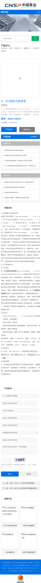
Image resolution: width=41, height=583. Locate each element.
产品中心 (17, 48)
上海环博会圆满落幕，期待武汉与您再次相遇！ (18, 160)
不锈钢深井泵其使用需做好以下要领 (15, 155)
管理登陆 (22, 565)
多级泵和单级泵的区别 (11, 192)
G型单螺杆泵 (10, 552)
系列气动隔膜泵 (28, 525)
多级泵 (26, 48)
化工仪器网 (35, 565)
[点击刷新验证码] (20, 460)
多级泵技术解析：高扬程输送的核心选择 (16, 197)
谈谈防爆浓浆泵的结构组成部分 (14, 150)
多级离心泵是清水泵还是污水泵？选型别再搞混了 (19, 182)
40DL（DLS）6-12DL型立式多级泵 (22, 483)
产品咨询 (9, 129)
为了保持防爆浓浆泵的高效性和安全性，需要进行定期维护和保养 (21, 166)
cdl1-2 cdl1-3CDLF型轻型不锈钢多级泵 (23, 488)
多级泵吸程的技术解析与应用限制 (14, 187)
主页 (10, 48)
